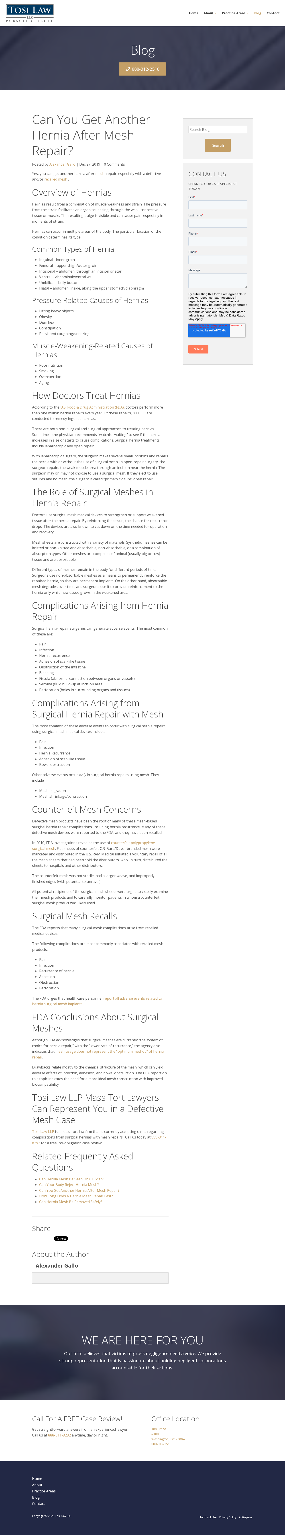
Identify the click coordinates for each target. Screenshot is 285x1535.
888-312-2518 (145, 69)
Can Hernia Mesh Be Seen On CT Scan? (71, 1179)
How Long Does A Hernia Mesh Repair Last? (76, 1196)
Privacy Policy (227, 1517)
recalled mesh (55, 179)
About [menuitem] (209, 13)
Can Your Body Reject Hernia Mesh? (69, 1184)
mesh (99, 173)
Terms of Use (208, 1517)
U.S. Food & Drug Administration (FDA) (92, 407)
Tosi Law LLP (43, 1131)
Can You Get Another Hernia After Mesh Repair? (79, 1190)
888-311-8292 (59, 1435)
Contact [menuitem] (273, 13)
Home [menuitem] (193, 13)
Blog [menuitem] (257, 13)
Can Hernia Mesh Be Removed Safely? (70, 1201)
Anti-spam (245, 1517)
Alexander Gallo (62, 164)
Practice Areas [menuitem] (234, 13)
